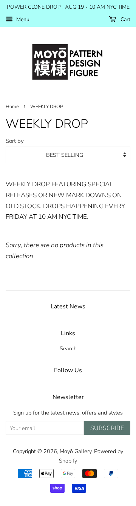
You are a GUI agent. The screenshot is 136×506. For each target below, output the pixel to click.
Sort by (15, 141)
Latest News (68, 306)
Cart (124, 19)
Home (12, 106)
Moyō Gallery (75, 451)
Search (68, 348)
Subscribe (107, 428)
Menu (22, 19)
